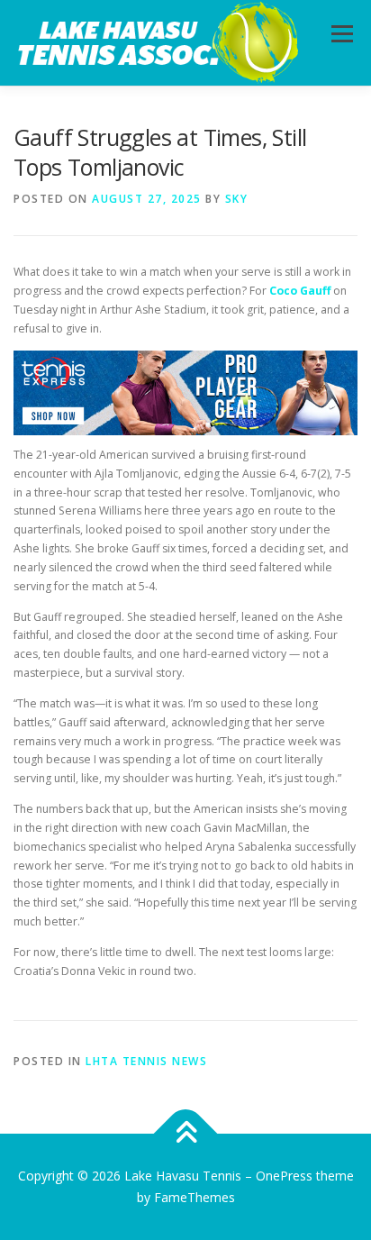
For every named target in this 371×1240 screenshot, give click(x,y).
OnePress (284, 1175)
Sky (237, 198)
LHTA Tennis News (146, 1061)
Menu (341, 33)
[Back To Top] (186, 1134)
